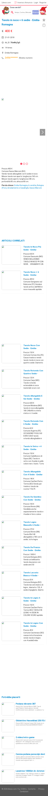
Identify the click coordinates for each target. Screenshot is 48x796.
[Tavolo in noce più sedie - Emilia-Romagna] (11, 255)
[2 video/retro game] (8, 742)
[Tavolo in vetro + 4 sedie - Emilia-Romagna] (11, 454)
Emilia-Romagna (21, 185)
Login (36, 3)
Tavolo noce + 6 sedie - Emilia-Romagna (31, 275)
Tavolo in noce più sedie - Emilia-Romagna (32, 250)
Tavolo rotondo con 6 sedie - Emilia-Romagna (33, 424)
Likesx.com (6, 3)
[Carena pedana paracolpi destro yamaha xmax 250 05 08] (8, 759)
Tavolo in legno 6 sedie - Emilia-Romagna (31, 601)
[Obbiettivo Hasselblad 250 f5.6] (8, 726)
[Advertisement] (21, 79)
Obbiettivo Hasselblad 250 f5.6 (31, 720)
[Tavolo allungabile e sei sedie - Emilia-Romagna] (11, 404)
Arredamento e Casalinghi (18, 188)
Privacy (41, 789)
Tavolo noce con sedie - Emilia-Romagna (31, 348)
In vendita (32, 185)
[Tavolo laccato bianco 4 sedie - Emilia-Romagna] (11, 581)
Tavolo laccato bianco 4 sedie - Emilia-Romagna (31, 575)
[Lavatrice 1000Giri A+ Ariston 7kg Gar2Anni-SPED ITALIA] (8, 776)
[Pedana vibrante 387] (8, 709)
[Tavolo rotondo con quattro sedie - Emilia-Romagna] (11, 379)
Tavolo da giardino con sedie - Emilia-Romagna (32, 500)
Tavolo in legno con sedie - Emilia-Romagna (33, 626)
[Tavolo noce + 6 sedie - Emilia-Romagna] (11, 280)
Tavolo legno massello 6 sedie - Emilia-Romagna (32, 525)
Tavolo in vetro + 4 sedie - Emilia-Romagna (32, 449)
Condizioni (24, 791)
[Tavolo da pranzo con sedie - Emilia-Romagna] (11, 555)
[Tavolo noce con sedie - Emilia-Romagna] (11, 353)
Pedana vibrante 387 (26, 704)
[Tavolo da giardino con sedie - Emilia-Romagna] (11, 505)
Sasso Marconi (35, 188)
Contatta (31, 789)
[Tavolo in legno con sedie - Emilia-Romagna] (11, 631)
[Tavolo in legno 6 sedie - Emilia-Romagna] (11, 606)
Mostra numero (26, 58)
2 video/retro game (25, 737)
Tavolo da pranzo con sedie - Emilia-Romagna (32, 550)
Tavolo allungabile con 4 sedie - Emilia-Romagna (33, 474)
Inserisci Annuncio (25, 3)
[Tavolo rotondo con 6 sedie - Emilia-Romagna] (11, 429)
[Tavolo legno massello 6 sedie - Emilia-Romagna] (11, 530)
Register (42, 3)
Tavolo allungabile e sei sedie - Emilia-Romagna (32, 399)
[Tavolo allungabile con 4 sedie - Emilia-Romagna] (11, 480)
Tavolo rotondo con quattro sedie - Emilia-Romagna (33, 373)
